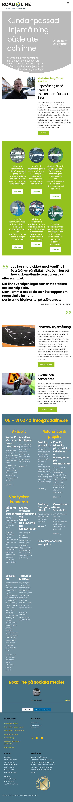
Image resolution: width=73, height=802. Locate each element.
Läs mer (43, 133)
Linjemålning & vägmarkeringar (14, 730)
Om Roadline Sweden (11, 723)
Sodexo (8, 670)
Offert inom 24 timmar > (60, 44)
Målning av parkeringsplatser (49, 444)
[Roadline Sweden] (16, 8)
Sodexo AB (10, 577)
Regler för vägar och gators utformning (13, 442)
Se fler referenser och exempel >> (50, 542)
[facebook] (37, 738)
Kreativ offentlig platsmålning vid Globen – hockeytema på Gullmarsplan (27, 518)
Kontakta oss (46, 364)
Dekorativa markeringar (38, 208)
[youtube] (42, 738)
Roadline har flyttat (25, 439)
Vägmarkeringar (41, 155)
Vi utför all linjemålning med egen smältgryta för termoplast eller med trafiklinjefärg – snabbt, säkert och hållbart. (36, 175)
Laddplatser (56, 213)
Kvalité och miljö (9, 747)
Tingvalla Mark (24, 620)
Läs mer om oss (47, 409)
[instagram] (33, 738)
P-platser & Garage (17, 155)
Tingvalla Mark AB (25, 577)
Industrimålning (22, 208)
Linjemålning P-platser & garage (14, 727)
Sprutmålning (58, 155)
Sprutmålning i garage (11, 734)
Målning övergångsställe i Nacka (48, 507)
